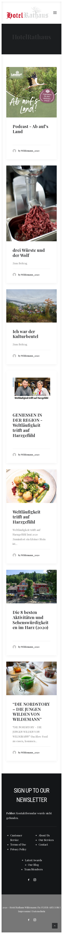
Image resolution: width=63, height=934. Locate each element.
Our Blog (33, 864)
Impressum (24, 911)
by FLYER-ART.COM (48, 907)
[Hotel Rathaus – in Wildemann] (27, 12)
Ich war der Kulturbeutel (25, 334)
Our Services (46, 840)
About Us (44, 835)
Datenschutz (38, 911)
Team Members (33, 869)
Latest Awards (33, 860)
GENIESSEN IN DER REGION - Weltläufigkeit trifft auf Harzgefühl (27, 425)
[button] (55, 13)
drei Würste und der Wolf (29, 252)
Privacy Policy (18, 849)
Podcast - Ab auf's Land (30, 128)
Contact (43, 844)
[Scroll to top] (55, 925)
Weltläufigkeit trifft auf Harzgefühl (26, 517)
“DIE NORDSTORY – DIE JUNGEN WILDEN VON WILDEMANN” (31, 711)
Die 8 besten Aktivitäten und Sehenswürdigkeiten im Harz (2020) (30, 619)
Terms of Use (18, 844)
